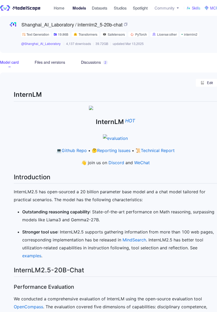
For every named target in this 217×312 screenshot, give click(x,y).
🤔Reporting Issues (111, 150)
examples (31, 255)
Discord (116, 162)
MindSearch (134, 239)
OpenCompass (28, 306)
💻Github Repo (71, 150)
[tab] (9, 62)
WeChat (142, 162)
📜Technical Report (155, 150)
